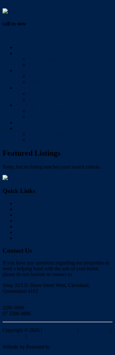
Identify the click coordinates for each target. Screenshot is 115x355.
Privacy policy (94, 330)
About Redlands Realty (51, 111)
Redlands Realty (59, 330)
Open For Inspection (49, 64)
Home (21, 47)
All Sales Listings (46, 59)
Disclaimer (13, 336)
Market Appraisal (45, 140)
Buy (19, 53)
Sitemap (36, 336)
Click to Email (17, 302)
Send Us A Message (48, 134)
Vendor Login (17, 5)
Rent (20, 88)
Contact (23, 128)
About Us (25, 105)
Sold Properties (43, 76)
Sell (19, 70)
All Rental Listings (47, 93)
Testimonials (40, 82)
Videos (22, 122)
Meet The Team (44, 116)
